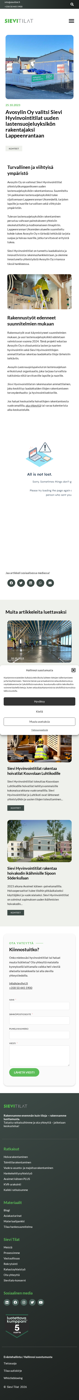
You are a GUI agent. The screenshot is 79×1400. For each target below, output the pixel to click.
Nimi (11, 999)
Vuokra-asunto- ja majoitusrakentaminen (28, 1167)
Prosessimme (12, 1252)
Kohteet (14, 148)
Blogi (7, 1210)
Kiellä (39, 711)
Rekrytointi (11, 1263)
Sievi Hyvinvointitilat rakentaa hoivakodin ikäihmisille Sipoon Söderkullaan (32, 873)
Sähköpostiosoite (20, 1014)
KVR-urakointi (12, 1184)
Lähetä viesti (24, 1072)
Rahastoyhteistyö (14, 1269)
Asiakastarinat (13, 1215)
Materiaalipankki (14, 1221)
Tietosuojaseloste (39, 730)
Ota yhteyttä (12, 1274)
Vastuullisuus (12, 1258)
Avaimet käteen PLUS (17, 1178)
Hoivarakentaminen (16, 1156)
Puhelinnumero (18, 1028)
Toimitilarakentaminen (17, 1162)
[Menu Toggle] (71, 21)
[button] (73, 670)
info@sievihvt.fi (18, 983)
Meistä (8, 1247)
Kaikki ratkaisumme (16, 1189)
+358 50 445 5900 (20, 987)
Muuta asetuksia (39, 721)
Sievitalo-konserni (15, 1280)
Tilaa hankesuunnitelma (18, 1226)
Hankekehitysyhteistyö (18, 1173)
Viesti (12, 1043)
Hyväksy (39, 701)
